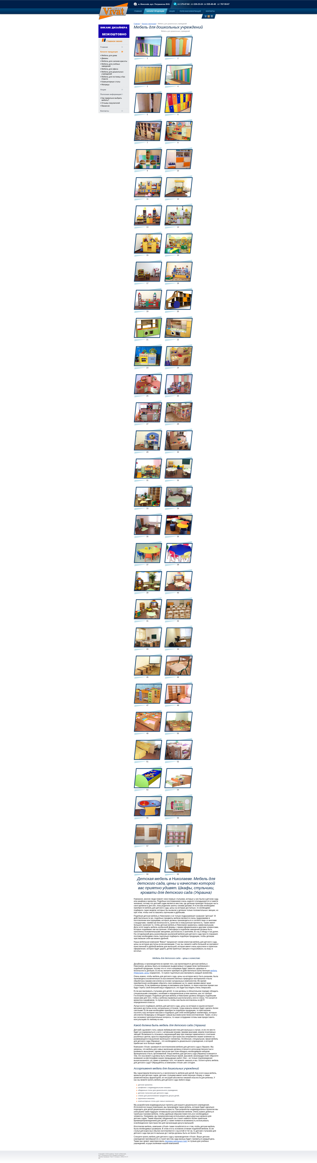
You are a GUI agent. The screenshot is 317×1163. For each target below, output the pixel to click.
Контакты (104, 111)
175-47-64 (183, 4)
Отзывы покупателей (111, 103)
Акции (103, 90)
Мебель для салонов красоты (114, 61)
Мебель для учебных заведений (111, 65)
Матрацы (105, 84)
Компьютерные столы (111, 82)
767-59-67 (223, 4)
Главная (104, 47)
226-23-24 (197, 4)
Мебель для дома (109, 55)
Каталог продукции (109, 52)
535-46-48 (210, 4)
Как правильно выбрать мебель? (112, 99)
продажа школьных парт (176, 1141)
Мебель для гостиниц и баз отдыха (113, 78)
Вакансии (106, 106)
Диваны (105, 58)
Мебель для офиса (110, 69)
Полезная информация (110, 94)
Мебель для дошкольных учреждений (112, 73)
